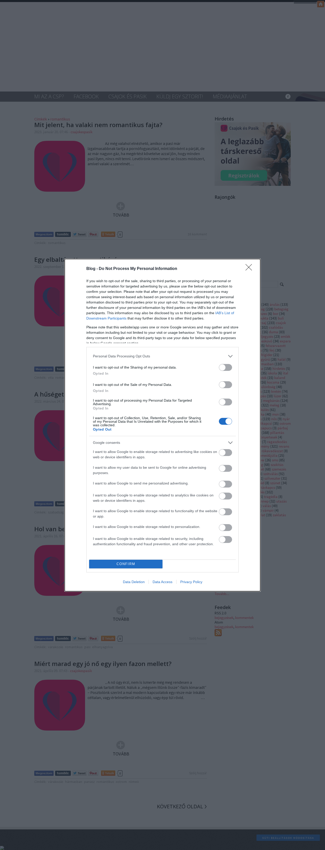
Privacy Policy (191, 582)
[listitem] (162, 356)
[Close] (250, 269)
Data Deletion (134, 582)
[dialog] (162, 425)
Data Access (162, 582)
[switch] (225, 367)
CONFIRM (126, 564)
